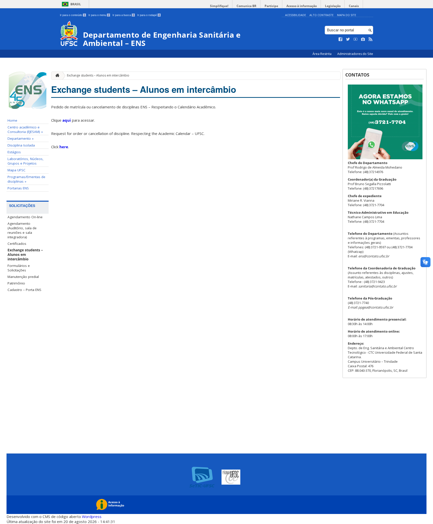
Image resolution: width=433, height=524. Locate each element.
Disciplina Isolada (21, 145)
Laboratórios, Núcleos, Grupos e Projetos (26, 161)
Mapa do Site (346, 15)
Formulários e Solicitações (19, 267)
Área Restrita (322, 54)
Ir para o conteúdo (72, 15)
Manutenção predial (23, 276)
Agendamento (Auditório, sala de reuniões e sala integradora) (22, 230)
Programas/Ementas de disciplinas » (26, 179)
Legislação (333, 6)
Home (12, 120)
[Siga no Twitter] (348, 39)
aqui (66, 120)
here (63, 146)
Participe (271, 6)
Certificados (17, 243)
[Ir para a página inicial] (56, 76)
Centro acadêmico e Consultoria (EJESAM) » (25, 129)
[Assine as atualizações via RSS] (371, 39)
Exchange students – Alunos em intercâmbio (25, 254)
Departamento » (21, 138)
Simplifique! (219, 6)
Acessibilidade (295, 15)
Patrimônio (16, 283)
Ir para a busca (123, 15)
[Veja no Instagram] (363, 39)
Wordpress (91, 516)
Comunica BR (246, 6)
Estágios (14, 152)
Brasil (75, 4)
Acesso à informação (301, 6)
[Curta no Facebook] (341, 39)
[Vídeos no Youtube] (356, 39)
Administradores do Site (355, 54)
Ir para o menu (98, 15)
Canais (354, 6)
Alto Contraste (321, 15)
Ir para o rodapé (148, 15)
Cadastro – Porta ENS (24, 289)
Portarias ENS (18, 188)
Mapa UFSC (17, 170)
